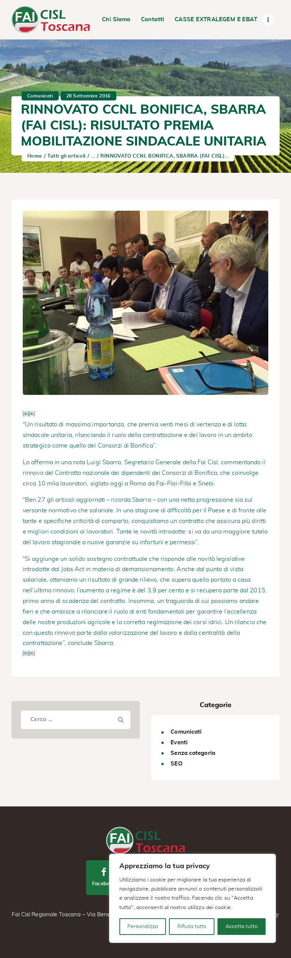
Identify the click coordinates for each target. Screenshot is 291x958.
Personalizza (142, 926)
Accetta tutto (241, 926)
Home (34, 156)
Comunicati (40, 96)
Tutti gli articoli (66, 156)
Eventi (179, 742)
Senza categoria (193, 753)
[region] (192, 898)
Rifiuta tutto (192, 926)
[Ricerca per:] (75, 719)
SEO (176, 764)
